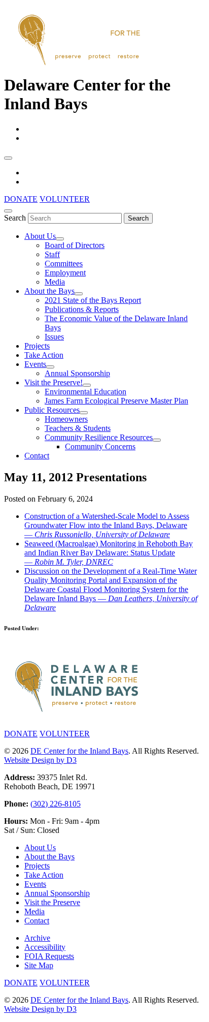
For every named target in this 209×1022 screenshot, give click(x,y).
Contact (36, 455)
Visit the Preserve (52, 902)
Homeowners (66, 419)
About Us (40, 236)
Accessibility (44, 947)
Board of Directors (74, 245)
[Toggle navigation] (8, 158)
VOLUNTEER (65, 199)
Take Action (43, 355)
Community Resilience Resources (99, 437)
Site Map (38, 965)
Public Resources (52, 410)
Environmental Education (85, 391)
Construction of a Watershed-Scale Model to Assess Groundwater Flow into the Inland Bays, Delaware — (106, 525)
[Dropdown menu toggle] (60, 238)
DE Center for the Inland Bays (79, 751)
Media (55, 281)
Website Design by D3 (40, 760)
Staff (52, 254)
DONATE (21, 199)
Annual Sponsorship (77, 373)
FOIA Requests (49, 956)
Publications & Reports (82, 309)
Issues (54, 336)
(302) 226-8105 (55, 803)
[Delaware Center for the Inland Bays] (80, 66)
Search (15, 217)
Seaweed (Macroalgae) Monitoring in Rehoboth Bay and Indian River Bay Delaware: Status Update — (108, 552)
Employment (65, 272)
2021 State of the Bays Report (93, 300)
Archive (37, 938)
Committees (64, 263)
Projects (37, 346)
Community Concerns (100, 446)
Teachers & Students (78, 428)
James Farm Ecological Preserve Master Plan (116, 400)
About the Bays (49, 291)
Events (35, 364)
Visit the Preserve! (53, 382)
